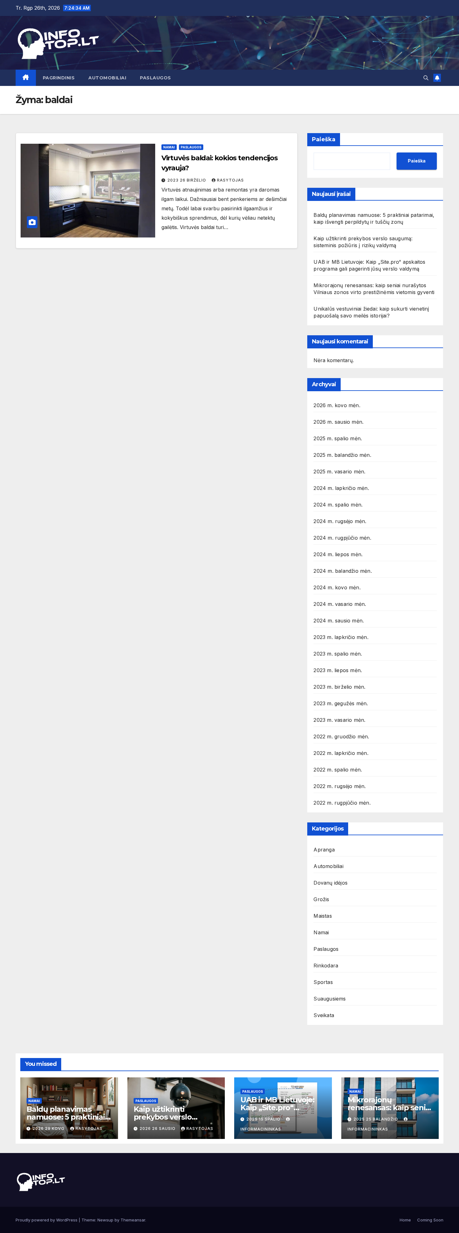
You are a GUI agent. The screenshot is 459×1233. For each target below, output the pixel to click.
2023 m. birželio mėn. (339, 687)
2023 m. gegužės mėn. (340, 703)
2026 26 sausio (158, 1128)
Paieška (323, 139)
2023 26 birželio (187, 180)
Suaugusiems (329, 999)
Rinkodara (325, 965)
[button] (425, 78)
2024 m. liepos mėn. (338, 554)
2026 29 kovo (49, 1128)
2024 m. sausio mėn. (338, 620)
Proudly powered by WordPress (47, 1219)
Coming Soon (430, 1219)
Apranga (323, 849)
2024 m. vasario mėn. (339, 604)
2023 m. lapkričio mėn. (340, 637)
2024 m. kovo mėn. (336, 587)
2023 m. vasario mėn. (339, 720)
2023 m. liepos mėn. (337, 670)
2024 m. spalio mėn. (338, 505)
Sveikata (323, 1015)
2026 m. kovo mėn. (336, 405)
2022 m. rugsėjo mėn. (339, 786)
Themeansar (133, 1219)
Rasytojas (230, 180)
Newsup (105, 1219)
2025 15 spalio (264, 1119)
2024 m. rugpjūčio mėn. (342, 538)
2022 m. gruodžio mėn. (341, 736)
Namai (169, 147)
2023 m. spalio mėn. (337, 654)
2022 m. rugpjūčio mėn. (341, 803)
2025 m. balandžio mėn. (342, 455)
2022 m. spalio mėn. (337, 769)
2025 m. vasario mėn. (339, 471)
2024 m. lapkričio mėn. (341, 488)
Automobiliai (107, 78)
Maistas (322, 916)
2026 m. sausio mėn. (338, 422)
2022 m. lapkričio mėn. (340, 753)
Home (405, 1219)
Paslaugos (155, 78)
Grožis (321, 899)
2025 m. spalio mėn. (337, 438)
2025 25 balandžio (376, 1119)
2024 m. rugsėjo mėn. (339, 521)
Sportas (323, 982)
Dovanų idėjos (330, 883)
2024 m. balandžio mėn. (342, 571)
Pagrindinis (59, 78)
